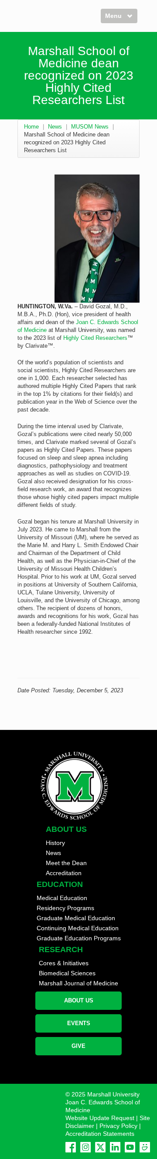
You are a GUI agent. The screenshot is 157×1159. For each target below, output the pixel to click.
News (55, 126)
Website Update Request (99, 1117)
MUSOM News (90, 126)
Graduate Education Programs (79, 938)
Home (31, 126)
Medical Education (62, 897)
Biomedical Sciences (67, 973)
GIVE (78, 1046)
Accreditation (64, 872)
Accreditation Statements (99, 1133)
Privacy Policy (118, 1125)
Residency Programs (65, 907)
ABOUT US (78, 1000)
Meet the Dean (66, 862)
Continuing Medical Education (78, 928)
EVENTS (78, 1023)
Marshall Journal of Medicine (78, 983)
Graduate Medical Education (76, 918)
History (55, 842)
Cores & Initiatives (64, 963)
